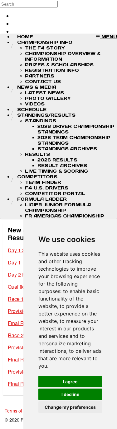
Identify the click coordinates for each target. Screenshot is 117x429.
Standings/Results (46, 115)
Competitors (37, 177)
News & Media (36, 87)
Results (37, 154)
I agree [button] (70, 381)
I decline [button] (70, 394)
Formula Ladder (42, 199)
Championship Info (44, 42)
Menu (108, 37)
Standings (40, 121)
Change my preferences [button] (70, 407)
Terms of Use (18, 410)
